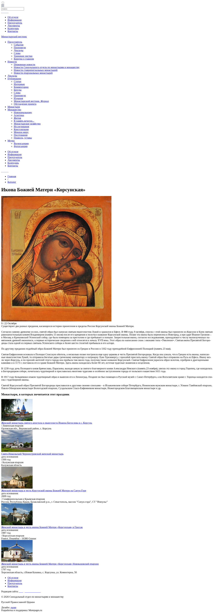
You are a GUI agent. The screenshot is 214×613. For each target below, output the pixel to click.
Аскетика (19, 115)
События (18, 44)
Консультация (21, 129)
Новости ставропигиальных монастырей (35, 70)
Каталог (12, 182)
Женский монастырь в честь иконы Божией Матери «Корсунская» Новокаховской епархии (50, 564)
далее (13, 607)
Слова (17, 53)
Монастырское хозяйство (27, 123)
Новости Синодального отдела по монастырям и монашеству (46, 67)
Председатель (15, 22)
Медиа (11, 140)
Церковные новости (24, 64)
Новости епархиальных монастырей (33, 73)
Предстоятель (15, 42)
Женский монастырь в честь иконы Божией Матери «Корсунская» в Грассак (42, 527)
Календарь (13, 28)
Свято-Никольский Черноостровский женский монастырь (32, 454)
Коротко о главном (24, 59)
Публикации (14, 78)
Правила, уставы (23, 137)
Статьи (17, 81)
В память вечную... (24, 121)
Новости (12, 61)
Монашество (14, 109)
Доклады (18, 50)
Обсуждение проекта (25, 104)
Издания (18, 98)
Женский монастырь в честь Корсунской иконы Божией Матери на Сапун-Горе (43, 490)
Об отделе (13, 17)
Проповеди (20, 47)
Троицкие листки (23, 56)
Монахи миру (21, 132)
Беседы (17, 90)
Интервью (19, 84)
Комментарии (21, 87)
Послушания (20, 135)
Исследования (21, 126)
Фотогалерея (20, 146)
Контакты (13, 31)
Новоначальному (23, 112)
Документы (14, 25)
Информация (14, 20)
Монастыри (14, 106)
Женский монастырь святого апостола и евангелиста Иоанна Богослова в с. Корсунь (46, 423)
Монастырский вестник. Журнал (31, 101)
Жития (17, 118)
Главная (12, 176)
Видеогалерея (21, 143)
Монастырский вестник (14, 36)
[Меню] (2, 5)
